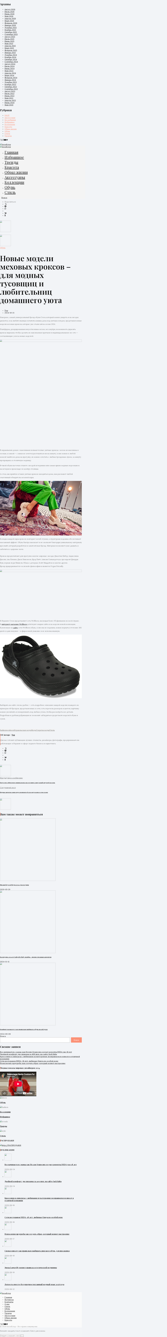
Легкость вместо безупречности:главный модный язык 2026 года (34, 1284)
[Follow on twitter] (1, 140)
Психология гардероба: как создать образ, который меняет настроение (32, 1063)
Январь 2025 (10, 52)
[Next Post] (42, 239)
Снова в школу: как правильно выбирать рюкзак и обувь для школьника (37, 1251)
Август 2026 (10, 9)
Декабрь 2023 (11, 82)
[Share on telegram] (5, 755)
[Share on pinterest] (5, 750)
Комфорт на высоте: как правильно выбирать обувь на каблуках (24, 1029)
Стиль (7, 133)
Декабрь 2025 (11, 27)
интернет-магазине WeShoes (14, 624)
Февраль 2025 (11, 50)
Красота (8, 127)
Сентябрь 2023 (11, 89)
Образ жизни (11, 129)
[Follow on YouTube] (5, 140)
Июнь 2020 (9, 102)
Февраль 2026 (11, 23)
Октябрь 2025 (11, 32)
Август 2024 (10, 64)
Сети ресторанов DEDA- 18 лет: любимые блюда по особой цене (29, 1061)
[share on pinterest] (5, 206)
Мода (33, 730)
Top (6, 310)
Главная (11, 152)
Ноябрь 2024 (10, 57)
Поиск (4, 198)
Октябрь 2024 (11, 59)
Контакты (9, 1302)
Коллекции (10, 124)
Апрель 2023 (10, 100)
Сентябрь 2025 (11, 34)
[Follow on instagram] (3, 140)
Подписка (9, 1299)
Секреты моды (42, 730)
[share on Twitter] (6, 204)
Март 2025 (9, 48)
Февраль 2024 (11, 77)
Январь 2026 (10, 25)
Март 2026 (9, 21)
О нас (7, 1304)
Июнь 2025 (9, 41)
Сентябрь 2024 (11, 61)
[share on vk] (6, 213)
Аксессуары (10, 117)
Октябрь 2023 (11, 87)
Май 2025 (9, 43)
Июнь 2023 (9, 96)
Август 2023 (10, 91)
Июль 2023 (9, 93)
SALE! (7, 115)
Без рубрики (10, 120)
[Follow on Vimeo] (7, 140)
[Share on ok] (5, 760)
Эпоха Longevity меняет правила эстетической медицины (31, 1267)
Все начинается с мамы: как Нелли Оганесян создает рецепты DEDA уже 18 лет (36, 1052)
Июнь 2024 (9, 68)
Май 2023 (9, 98)
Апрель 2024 (10, 73)
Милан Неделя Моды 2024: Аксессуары (14, 885)
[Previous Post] (42, 225)
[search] (0, 142)
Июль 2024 (9, 66)
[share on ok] (5, 215)
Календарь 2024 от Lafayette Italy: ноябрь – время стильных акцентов (25, 957)
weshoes (10, 730)
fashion (3, 730)
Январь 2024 (10, 80)
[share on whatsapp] (5, 208)
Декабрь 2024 (11, 55)
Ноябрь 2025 (10, 30)
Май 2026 (9, 16)
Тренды (8, 136)
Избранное (10, 122)
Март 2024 (9, 75)
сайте (15, 628)
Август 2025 (10, 36)
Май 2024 (9, 71)
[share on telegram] (5, 211)
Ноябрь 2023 (10, 84)
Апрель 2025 (10, 46)
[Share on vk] (6, 757)
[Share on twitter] (6, 748)
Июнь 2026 (9, 14)
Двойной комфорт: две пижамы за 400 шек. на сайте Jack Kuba (28, 1054)
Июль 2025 (9, 39)
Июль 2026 (9, 11)
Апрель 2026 (10, 18)
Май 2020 (9, 105)
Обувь (7, 131)
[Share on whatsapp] (5, 753)
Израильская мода (22, 730)
